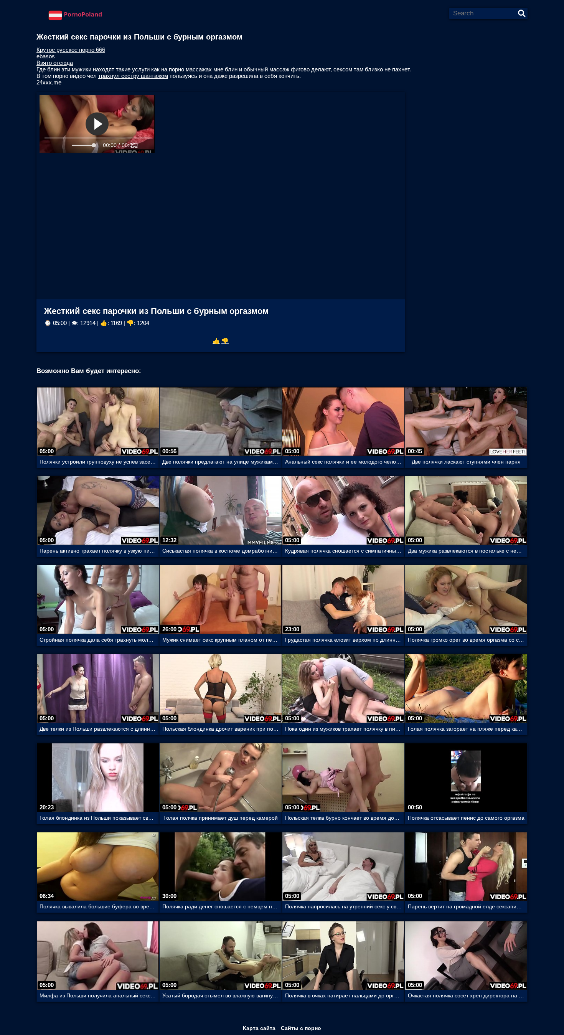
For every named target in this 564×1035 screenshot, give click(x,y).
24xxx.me (48, 82)
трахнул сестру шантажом (133, 76)
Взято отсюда (54, 62)
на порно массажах (186, 69)
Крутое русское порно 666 (70, 49)
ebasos (45, 56)
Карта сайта (259, 1028)
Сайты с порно (301, 1028)
